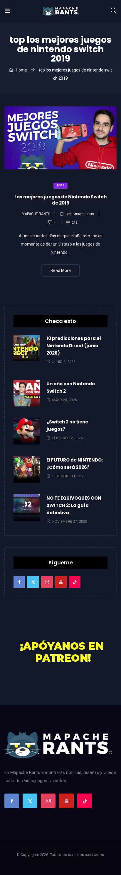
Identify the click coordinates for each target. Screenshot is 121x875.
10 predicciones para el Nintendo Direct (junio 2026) (73, 345)
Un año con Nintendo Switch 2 (70, 387)
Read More (61, 270)
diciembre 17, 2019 (80, 214)
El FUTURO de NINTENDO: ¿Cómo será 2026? (74, 463)
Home (21, 70)
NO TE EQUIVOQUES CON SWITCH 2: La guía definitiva (73, 505)
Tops (60, 185)
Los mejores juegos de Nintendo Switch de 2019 (60, 200)
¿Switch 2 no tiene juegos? (67, 425)
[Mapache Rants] (60, 11)
